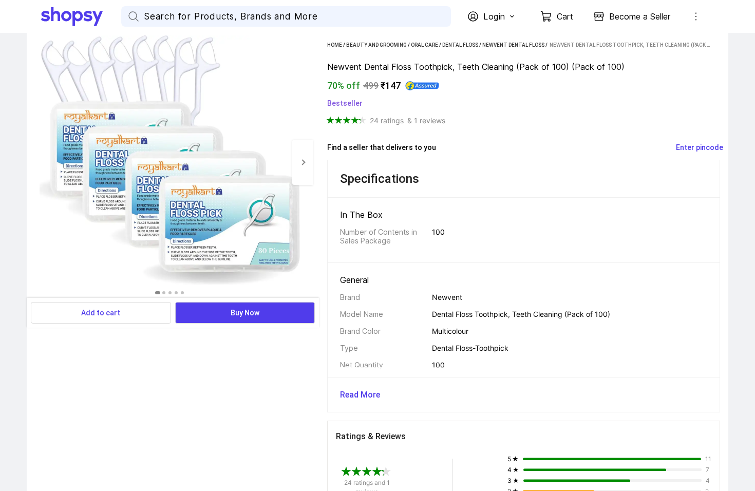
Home (334, 45)
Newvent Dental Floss (513, 45)
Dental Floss (460, 45)
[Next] (302, 162)
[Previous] (37, 162)
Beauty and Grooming (376, 45)
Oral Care (424, 45)
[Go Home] (81, 16)
